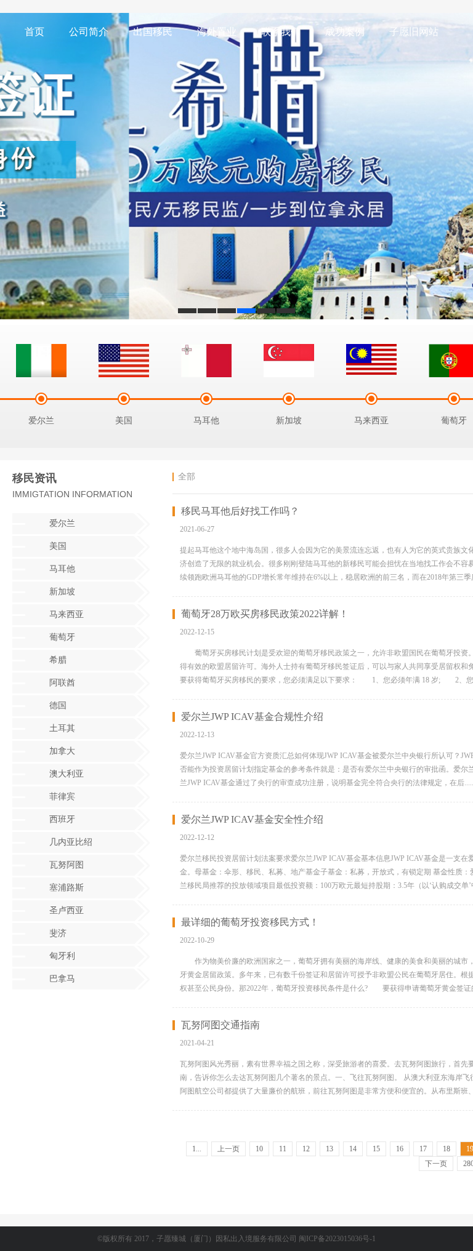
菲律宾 (62, 796)
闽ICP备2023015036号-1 (337, 1238)
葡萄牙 (62, 637)
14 (353, 1149)
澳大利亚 (66, 773)
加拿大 (62, 751)
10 (259, 1149)
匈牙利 (62, 956)
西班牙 (62, 819)
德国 (58, 705)
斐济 (58, 933)
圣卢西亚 (66, 910)
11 (282, 1149)
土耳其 (62, 728)
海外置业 (216, 31)
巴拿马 (62, 978)
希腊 (58, 660)
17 (423, 1149)
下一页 (436, 1163)
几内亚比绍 (70, 842)
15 (376, 1149)
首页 (34, 31)
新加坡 (62, 591)
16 (399, 1149)
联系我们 (281, 31)
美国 (58, 546)
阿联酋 (62, 682)
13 (329, 1149)
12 (306, 1149)
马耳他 (62, 569)
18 (446, 1149)
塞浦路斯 (66, 887)
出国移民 (152, 31)
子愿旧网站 (414, 31)
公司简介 (88, 31)
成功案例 (345, 31)
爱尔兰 (62, 523)
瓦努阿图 (66, 864)
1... (196, 1149)
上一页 (228, 1149)
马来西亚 (66, 614)
